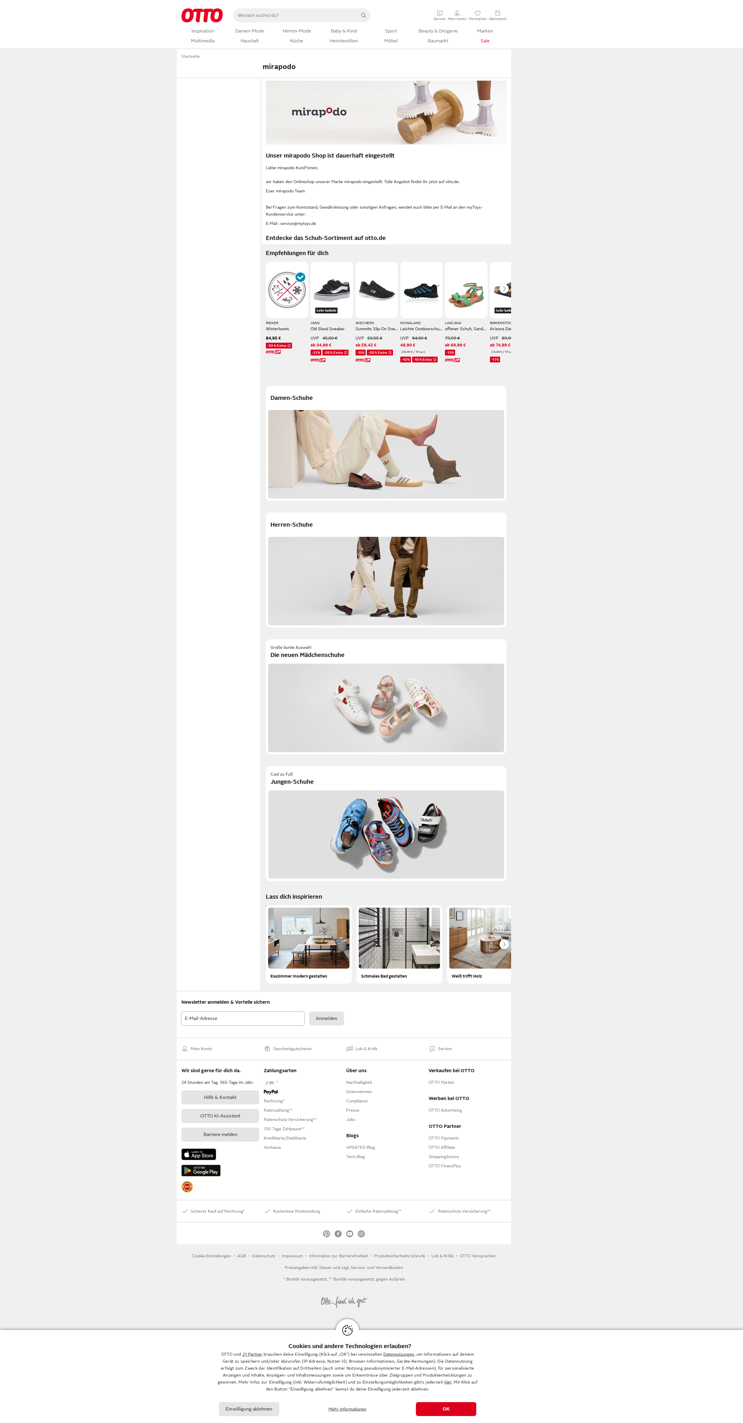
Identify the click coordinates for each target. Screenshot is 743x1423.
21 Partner (252, 1354)
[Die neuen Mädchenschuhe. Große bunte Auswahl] (386, 696)
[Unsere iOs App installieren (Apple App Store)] (198, 1154)
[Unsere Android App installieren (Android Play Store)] (201, 1170)
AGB (241, 1256)
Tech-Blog (355, 1156)
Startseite (190, 56)
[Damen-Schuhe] (386, 443)
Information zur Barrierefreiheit (338, 1256)
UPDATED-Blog (360, 1147)
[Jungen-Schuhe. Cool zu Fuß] (386, 823)
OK (446, 1409)
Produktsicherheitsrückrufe (399, 1256)
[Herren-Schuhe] (386, 570)
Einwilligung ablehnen (249, 1409)
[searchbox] (295, 15)
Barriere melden (220, 1134)
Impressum (292, 1256)
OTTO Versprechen (478, 1256)
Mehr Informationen (348, 1409)
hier (448, 1382)
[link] (187, 1187)
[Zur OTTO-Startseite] (202, 15)
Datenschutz (263, 1256)
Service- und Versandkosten (377, 1267)
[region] (371, 1376)
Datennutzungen (398, 1354)
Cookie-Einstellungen (211, 1256)
